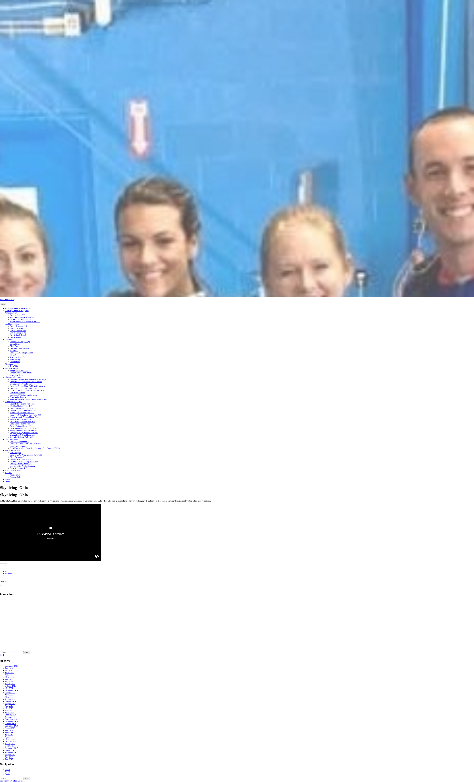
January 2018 (10, 744)
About (7, 479)
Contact (8, 481)
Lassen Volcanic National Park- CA (24, 417)
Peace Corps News (12, 450)
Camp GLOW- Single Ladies (21, 353)
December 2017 (11, 746)
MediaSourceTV (11, 364)
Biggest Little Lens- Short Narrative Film (26, 382)
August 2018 (10, 728)
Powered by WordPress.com (11, 781)
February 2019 (10, 715)
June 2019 (9, 706)
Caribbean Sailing (12, 324)
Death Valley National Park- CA (22, 422)
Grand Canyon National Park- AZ (23, 410)
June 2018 (9, 732)
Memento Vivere (11, 368)
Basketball (14, 351)
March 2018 (9, 739)
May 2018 (9, 735)
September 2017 (11, 752)
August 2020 (10, 693)
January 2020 (10, 699)
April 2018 (9, 737)
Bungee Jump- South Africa (21, 373)
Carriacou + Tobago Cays (20, 342)
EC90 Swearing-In (17, 457)
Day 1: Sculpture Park (18, 326)
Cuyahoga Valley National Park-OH (24, 433)
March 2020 (9, 697)
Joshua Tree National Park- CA (22, 413)
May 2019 (9, 708)
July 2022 (9, 679)
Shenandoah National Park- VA (22, 435)
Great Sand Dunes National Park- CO (24, 428)
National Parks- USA (13, 402)
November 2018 (11, 721)
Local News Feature (18, 446)
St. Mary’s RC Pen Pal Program (22, 466)
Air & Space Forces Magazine (17, 311)
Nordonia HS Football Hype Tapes (23, 388)
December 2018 (11, 719)
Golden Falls (15, 362)
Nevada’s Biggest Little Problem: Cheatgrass (27, 386)
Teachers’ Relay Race (18, 357)
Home (7, 770)
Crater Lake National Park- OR (22, 404)
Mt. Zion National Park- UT (21, 406)
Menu (3, 304)
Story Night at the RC (18, 468)
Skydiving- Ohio (16, 375)
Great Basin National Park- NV (22, 424)
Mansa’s (13, 355)
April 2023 (9, 675)
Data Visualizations (17, 393)
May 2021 (9, 688)
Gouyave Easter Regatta (19, 348)
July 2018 (9, 730)
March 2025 (9, 673)
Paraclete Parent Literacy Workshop (24, 461)
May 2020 (9, 695)
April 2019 (9, 710)
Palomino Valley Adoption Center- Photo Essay (28, 399)
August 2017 (10, 755)
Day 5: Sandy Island (18, 335)
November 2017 (11, 748)
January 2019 (10, 717)
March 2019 (9, 712)
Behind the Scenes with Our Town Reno (26, 444)
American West (11, 313)
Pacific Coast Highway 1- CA (21, 319)
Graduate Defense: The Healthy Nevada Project (28, 379)
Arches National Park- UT (20, 426)
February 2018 (10, 741)
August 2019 (10, 704)
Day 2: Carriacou (16, 328)
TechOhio (14, 366)
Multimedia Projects (12, 377)
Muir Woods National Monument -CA (25, 322)
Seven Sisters (15, 344)
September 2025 (11, 666)
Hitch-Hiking (15, 359)
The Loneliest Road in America (22, 317)
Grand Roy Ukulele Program (21, 459)
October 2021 (10, 686)
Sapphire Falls (15, 477)
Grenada (8, 339)
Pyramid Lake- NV (17, 315)
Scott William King (7, 300)
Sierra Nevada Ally (12, 470)
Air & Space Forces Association (17, 308)
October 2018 (10, 724)
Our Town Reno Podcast (19, 441)
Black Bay (14, 346)
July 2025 (9, 668)
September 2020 (11, 690)
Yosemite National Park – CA (21, 437)
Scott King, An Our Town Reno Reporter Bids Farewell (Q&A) (35, 448)
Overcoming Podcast (18, 397)
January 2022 (10, 684)
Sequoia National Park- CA (20, 419)
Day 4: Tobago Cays (18, 333)
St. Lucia (8, 473)
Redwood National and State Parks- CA (25, 415)
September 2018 (11, 726)
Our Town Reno (11, 439)
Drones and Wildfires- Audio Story (23, 395)
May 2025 (9, 670)
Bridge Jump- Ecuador (19, 370)
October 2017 (10, 750)
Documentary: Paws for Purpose (22, 384)
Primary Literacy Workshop (20, 464)
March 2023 (9, 677)
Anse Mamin (15, 475)
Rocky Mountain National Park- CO (24, 430)
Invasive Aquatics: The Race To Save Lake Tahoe (29, 390)
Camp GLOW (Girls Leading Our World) (26, 455)
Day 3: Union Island (18, 331)
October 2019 (10, 701)
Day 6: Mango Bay (17, 337)
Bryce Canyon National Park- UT (23, 408)
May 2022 (9, 681)
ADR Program (15, 453)
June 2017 (9, 759)
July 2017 (9, 757)
